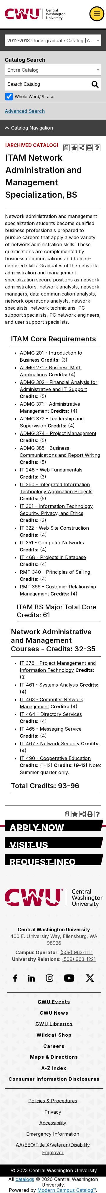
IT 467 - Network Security (50, 743)
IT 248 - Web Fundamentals (51, 470)
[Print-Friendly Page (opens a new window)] (89, 148)
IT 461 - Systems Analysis (49, 685)
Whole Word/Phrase (34, 96)
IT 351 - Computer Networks (52, 543)
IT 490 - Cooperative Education (55, 758)
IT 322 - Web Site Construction (54, 528)
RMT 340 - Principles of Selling (55, 572)
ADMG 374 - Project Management (58, 433)
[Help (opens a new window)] (97, 148)
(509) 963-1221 (79, 959)
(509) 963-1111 (76, 952)
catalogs (25, 1179)
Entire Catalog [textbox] (23, 70)
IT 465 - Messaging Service (51, 729)
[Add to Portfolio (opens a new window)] (74, 148)
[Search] (95, 84)
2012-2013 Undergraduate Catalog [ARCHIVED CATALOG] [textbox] (54, 40)
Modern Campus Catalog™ (66, 1190)
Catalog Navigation (32, 128)
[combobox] (53, 40)
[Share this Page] (82, 148)
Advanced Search (25, 111)
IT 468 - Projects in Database (53, 557)
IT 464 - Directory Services (51, 714)
